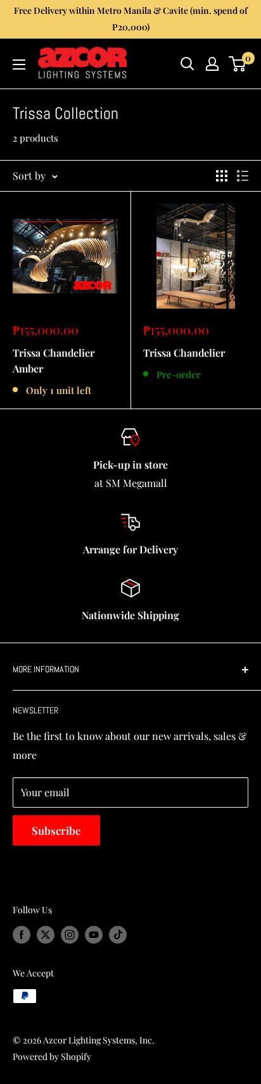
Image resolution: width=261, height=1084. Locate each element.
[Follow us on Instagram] (70, 934)
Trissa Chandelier (184, 352)
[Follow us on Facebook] (21, 934)
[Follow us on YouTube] (94, 934)
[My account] (212, 64)
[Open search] (187, 64)
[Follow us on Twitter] (45, 934)
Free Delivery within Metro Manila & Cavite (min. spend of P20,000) (131, 18)
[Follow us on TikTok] (118, 934)
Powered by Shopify (52, 1056)
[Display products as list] (242, 176)
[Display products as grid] (221, 176)
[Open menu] (19, 64)
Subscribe (56, 830)
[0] (238, 63)
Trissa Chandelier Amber (53, 360)
